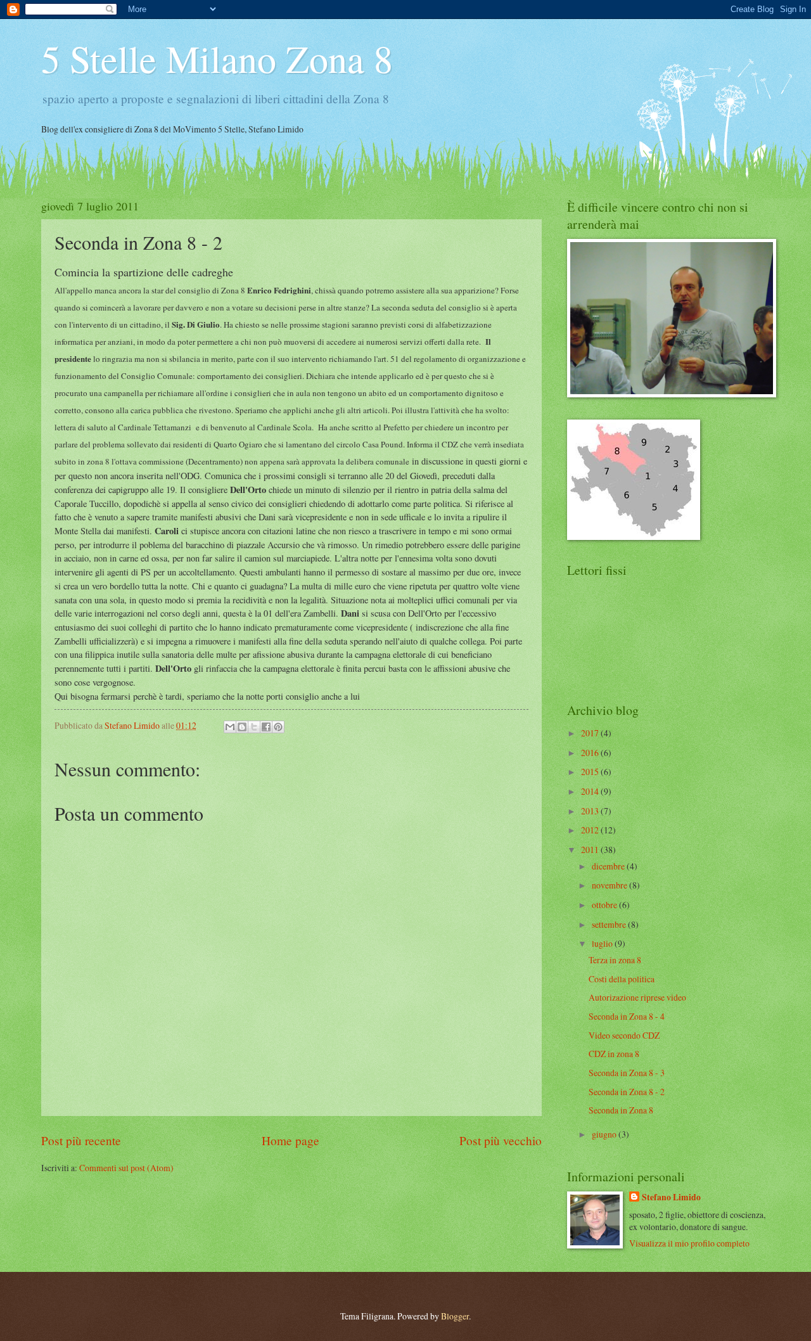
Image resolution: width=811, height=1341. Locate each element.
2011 (591, 850)
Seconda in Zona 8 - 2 (627, 1092)
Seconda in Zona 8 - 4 (627, 1016)
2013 (591, 811)
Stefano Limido (671, 1197)
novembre (610, 885)
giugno (605, 1134)
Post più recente (81, 1140)
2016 (591, 753)
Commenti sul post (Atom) (126, 1168)
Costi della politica (622, 979)
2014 (591, 791)
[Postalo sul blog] (242, 727)
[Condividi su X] (254, 727)
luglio (603, 943)
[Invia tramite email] (230, 727)
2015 (591, 772)
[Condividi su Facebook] (266, 727)
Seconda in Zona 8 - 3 (627, 1073)
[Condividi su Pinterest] (278, 727)
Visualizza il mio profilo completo (689, 1243)
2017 (591, 733)
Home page (290, 1140)
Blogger (455, 1316)
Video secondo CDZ (624, 1035)
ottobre (605, 905)
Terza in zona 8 (615, 960)
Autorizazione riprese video (637, 997)
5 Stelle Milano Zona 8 (217, 58)
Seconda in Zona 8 (621, 1110)
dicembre (609, 866)
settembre (610, 924)
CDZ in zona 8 (614, 1054)
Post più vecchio (500, 1140)
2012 (591, 830)
